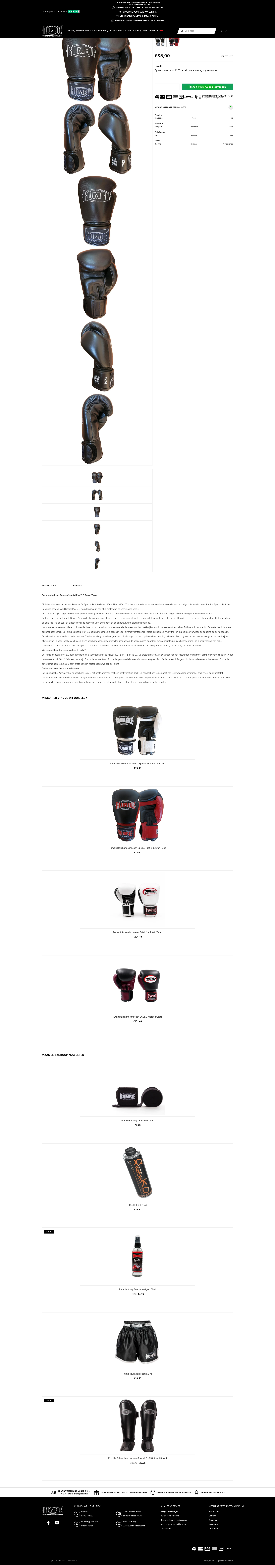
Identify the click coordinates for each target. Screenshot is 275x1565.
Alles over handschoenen (134, 1526)
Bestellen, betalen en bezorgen (174, 1520)
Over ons (213, 1520)
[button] (232, 31)
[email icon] (119, 1514)
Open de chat (87, 1526)
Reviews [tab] (77, 585)
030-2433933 (87, 1516)
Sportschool (166, 1528)
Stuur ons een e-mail (132, 1511)
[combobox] (196, 31)
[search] (182, 31)
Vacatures (213, 1524)
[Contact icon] (221, 31)
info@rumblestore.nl (132, 1516)
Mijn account (214, 1511)
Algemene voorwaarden (225, 1561)
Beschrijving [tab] (49, 585)
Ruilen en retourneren (170, 1516)
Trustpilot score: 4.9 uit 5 (56, 11)
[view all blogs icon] (119, 1524)
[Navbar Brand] (52, 31)
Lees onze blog (129, 1521)
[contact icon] (77, 1514)
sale (48, 1232)
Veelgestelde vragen (169, 1511)
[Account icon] (226, 31)
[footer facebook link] (48, 1523)
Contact (212, 1516)
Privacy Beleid (209, 1561)
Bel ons (84, 1511)
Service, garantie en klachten (173, 1524)
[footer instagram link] (57, 1522)
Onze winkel (214, 1528)
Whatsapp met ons (89, 1521)
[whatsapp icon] (77, 1524)
